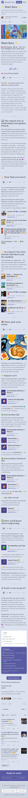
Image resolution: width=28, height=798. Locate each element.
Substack (6, 794)
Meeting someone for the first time (9, 738)
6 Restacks (20, 698)
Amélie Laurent (11, 215)
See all (4, 765)
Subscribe (19, 2)
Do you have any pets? (7, 723)
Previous (6, 709)
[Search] (25, 715)
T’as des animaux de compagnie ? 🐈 (7, 720)
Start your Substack (10, 791)
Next (23, 709)
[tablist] (9, 715)
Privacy (19, 785)
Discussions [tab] (13, 715)
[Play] (3, 77)
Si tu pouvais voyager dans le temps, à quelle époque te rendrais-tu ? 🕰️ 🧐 (10, 751)
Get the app (22, 791)
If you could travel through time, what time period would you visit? (10, 755)
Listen (24, 17)
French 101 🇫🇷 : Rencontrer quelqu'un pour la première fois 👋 (10, 734)
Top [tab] (3, 715)
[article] (14, 724)
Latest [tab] (7, 715)
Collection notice (14, 787)
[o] (24, 721)
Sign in (24, 2)
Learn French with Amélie (11, 16)
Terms (23, 785)
